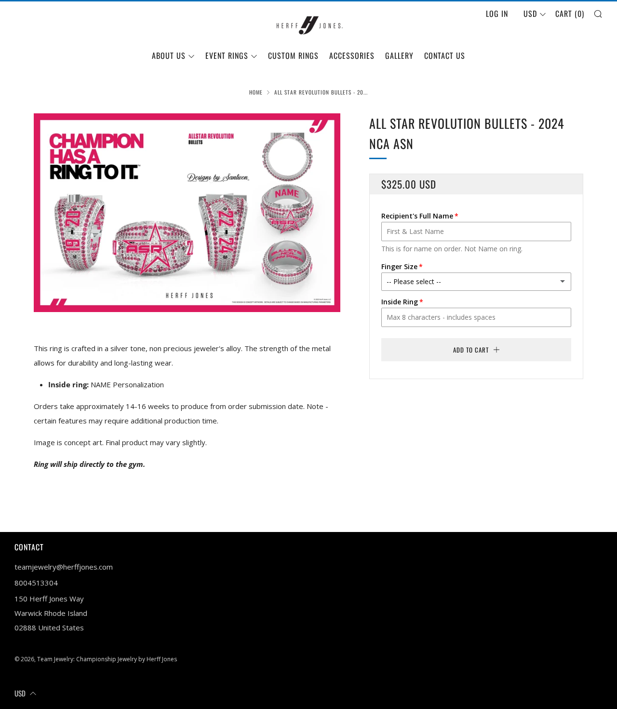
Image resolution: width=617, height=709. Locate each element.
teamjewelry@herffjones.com (63, 567)
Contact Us (444, 55)
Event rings (226, 55)
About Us (169, 55)
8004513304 (36, 582)
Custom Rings (293, 55)
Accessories (352, 55)
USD (530, 13)
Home (256, 92)
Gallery (399, 55)
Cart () (569, 13)
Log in (497, 13)
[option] (187, 212)
